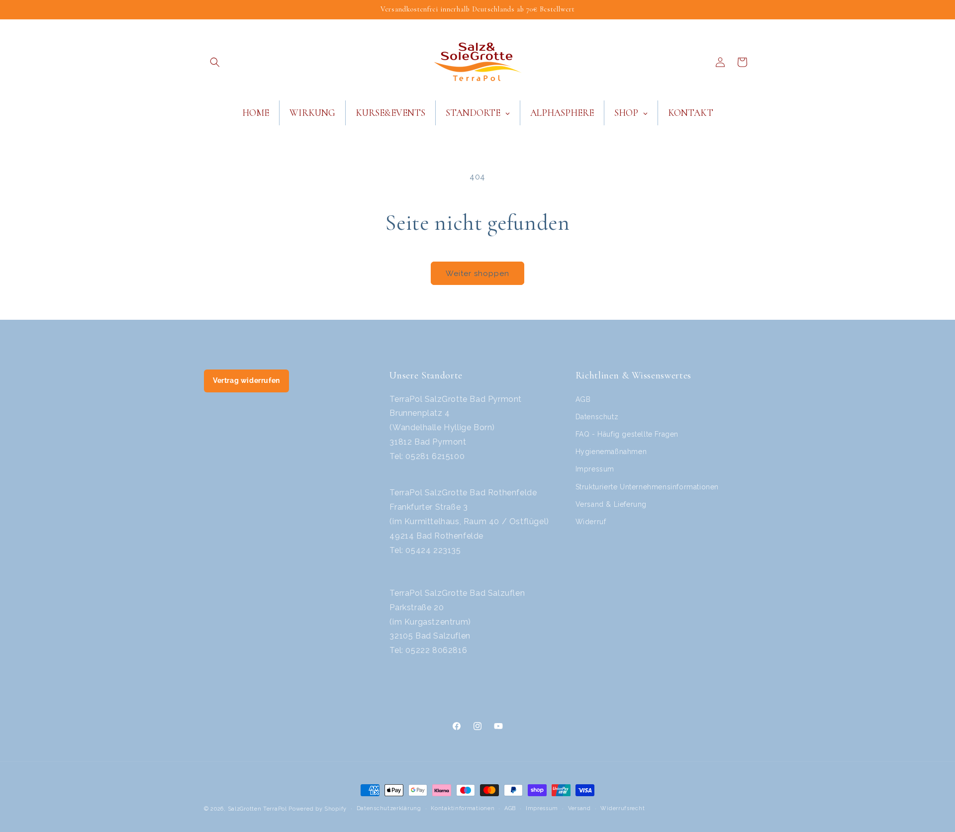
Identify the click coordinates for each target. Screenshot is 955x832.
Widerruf (590, 522)
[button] (215, 62)
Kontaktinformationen (462, 808)
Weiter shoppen (477, 273)
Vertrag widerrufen (246, 380)
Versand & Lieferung (611, 504)
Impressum (594, 469)
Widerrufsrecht (622, 808)
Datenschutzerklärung (389, 808)
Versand (579, 808)
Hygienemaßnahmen (611, 452)
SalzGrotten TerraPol (257, 809)
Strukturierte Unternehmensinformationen (647, 487)
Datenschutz (597, 417)
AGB (583, 399)
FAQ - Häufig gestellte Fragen (626, 434)
